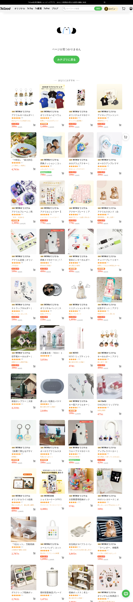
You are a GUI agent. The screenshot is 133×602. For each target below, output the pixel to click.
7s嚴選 (38, 8)
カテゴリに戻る (66, 59)
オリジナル (19, 8)
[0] (124, 8)
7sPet (47, 8)
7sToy (30, 8)
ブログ (55, 8)
